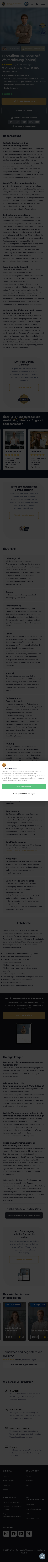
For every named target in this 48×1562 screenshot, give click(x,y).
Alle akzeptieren (24, 787)
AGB (25, 780)
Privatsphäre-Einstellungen (24, 793)
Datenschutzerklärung (9, 780)
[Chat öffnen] (42, 1556)
